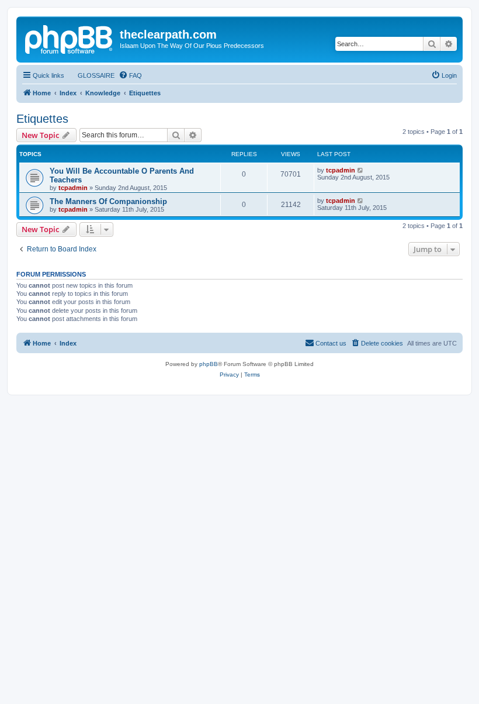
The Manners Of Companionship (108, 201)
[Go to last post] (361, 170)
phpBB (208, 364)
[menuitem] (90, 75)
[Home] (69, 38)
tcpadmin (73, 187)
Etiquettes (42, 118)
